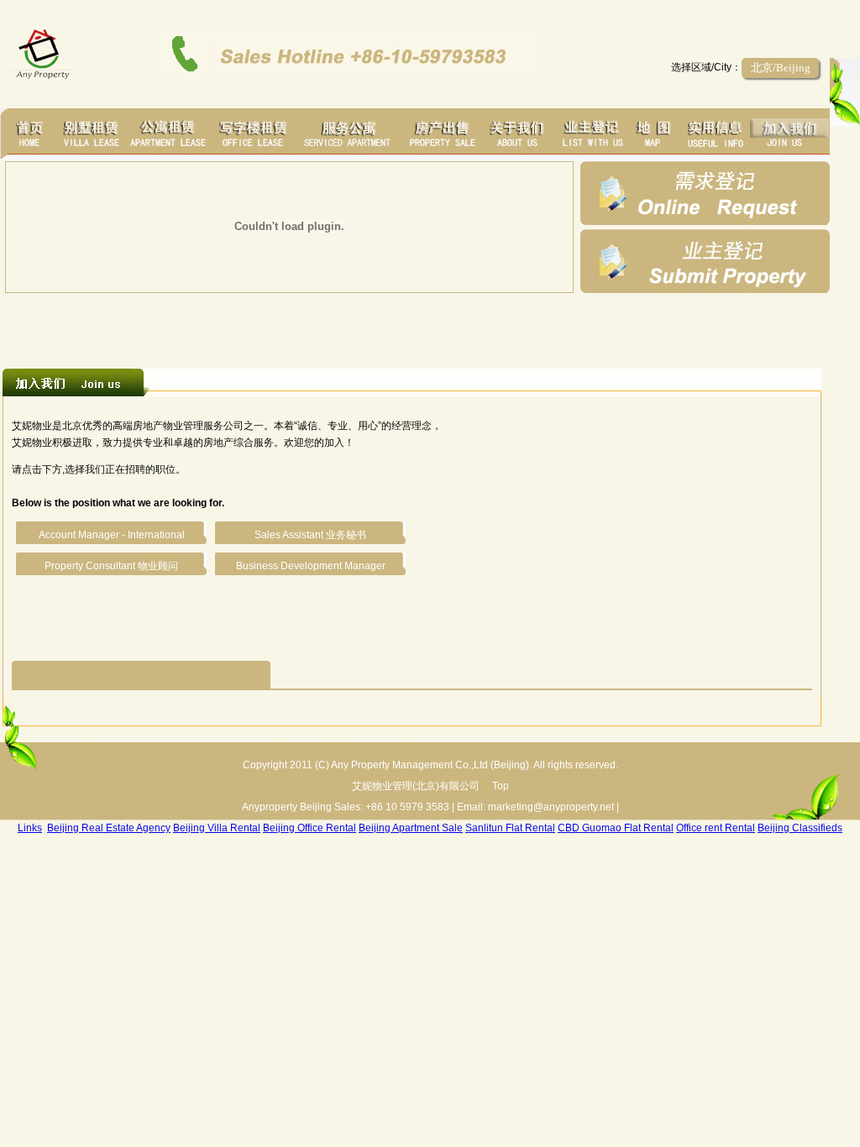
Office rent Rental (715, 828)
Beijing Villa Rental (216, 828)
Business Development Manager (310, 566)
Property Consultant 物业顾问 (111, 566)
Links (30, 828)
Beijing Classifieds (800, 828)
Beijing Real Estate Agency (108, 828)
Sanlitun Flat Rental (510, 828)
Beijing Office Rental (309, 828)
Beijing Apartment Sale (411, 828)
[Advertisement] (414, 326)
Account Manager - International (112, 535)
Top (500, 786)
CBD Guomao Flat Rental (616, 828)
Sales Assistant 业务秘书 (310, 535)
